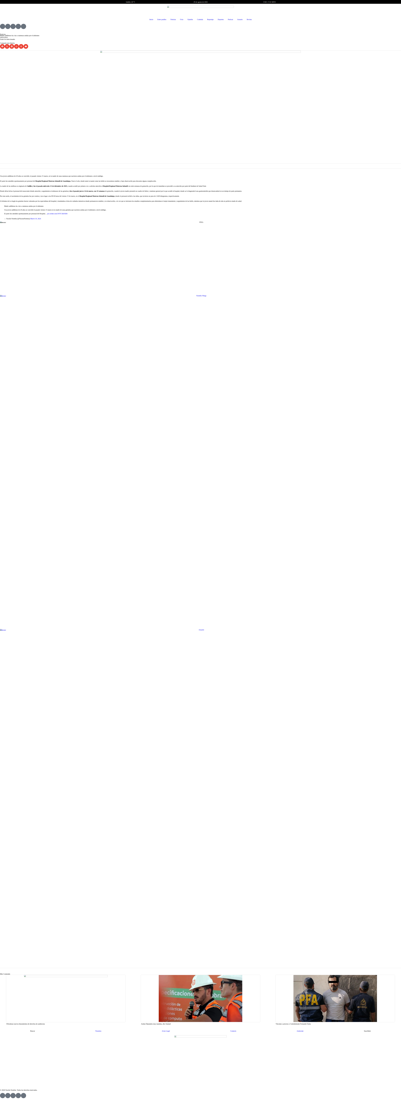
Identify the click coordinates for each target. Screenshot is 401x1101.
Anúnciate (300, 1031)
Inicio (151, 19)
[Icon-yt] (7, 26)
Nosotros (98, 1031)
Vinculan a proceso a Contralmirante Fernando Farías (293, 1024)
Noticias (173, 19)
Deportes (221, 19)
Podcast (230, 19)
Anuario (240, 19)
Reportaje (210, 19)
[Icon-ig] (13, 26)
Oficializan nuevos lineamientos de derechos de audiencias (25, 1024)
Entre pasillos (161, 19)
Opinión (190, 19)
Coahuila (200, 19)
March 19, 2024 (35, 219)
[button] (2, 46)
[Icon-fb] (2, 26)
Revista (249, 19)
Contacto (233, 1031)
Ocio (181, 19)
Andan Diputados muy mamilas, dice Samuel (156, 1024)
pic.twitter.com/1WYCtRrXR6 (57, 214)
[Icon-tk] (18, 26)
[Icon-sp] (23, 26)
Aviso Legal (166, 1031)
